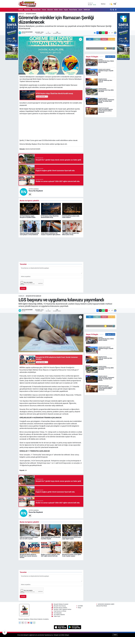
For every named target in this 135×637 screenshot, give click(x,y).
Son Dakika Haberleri (59, 614)
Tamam (115, 634)
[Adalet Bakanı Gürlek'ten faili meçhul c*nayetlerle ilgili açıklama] (51, 226)
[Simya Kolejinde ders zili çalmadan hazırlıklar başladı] (51, 530)
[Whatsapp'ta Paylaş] (103, 32)
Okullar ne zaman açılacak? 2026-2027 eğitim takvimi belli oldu (50, 555)
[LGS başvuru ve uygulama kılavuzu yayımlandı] (51, 333)
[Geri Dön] (4, 632)
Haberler (21, 13)
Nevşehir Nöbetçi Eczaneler (61, 604)
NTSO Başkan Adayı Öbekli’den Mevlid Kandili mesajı (50, 216)
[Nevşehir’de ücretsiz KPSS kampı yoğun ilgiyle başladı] (72, 530)
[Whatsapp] (34, 622)
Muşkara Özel (36, 9)
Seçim (80, 9)
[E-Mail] (30, 194)
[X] (22, 622)
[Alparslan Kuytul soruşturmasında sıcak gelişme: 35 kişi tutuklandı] (30, 226)
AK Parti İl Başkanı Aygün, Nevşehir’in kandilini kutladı (27, 216)
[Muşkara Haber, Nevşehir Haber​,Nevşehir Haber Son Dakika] (27, 3)
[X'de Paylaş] (100, 32)
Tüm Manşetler (58, 613)
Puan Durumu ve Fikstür (60, 611)
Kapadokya (27, 9)
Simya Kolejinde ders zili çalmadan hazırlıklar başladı (51, 538)
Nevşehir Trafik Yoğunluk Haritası (62, 609)
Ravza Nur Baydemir (36, 191)
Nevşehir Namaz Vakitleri (60, 607)
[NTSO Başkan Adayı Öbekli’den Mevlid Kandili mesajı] (51, 209)
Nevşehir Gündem (31, 13)
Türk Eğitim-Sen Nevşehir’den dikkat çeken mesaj (70, 233)
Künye (79, 607)
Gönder (23, 288)
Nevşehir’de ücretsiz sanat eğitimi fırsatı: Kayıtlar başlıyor (71, 555)
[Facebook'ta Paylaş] (97, 32)
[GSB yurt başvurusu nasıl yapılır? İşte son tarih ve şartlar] (30, 530)
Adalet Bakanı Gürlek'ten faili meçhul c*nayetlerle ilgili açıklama (50, 233)
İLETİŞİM (80, 606)
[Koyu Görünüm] (113, 9)
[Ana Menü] (115, 9)
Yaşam (66, 9)
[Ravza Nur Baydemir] (23, 192)
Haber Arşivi (57, 616)
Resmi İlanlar (73, 9)
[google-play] (74, 627)
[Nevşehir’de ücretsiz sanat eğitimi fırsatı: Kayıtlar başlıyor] (72, 547)
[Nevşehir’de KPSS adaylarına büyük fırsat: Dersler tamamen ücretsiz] (30, 547)
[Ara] (111, 9)
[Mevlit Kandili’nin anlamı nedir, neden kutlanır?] (72, 209)
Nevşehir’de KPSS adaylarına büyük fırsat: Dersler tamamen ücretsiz (28, 556)
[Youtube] (28, 622)
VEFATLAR (87, 9)
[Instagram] (25, 622)
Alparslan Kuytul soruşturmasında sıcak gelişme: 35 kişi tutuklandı (29, 233)
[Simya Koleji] (11, 36)
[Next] (31, 622)
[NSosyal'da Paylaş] (94, 32)
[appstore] (61, 627)
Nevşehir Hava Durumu (60, 606)
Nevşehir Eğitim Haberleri (33, 296)
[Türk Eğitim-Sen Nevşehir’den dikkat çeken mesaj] (72, 226)
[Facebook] (20, 622)
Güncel (21, 9)
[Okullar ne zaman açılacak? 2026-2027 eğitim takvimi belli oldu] (51, 547)
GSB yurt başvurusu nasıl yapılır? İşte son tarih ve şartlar (29, 538)
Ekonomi (50, 9)
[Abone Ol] (115, 33)
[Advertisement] (51, 127)
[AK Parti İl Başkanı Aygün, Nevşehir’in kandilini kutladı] (30, 209)
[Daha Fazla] (106, 32)
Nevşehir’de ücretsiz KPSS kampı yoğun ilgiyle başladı (71, 538)
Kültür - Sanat (58, 9)
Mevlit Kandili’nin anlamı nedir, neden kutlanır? (70, 216)
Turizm (44, 9)
